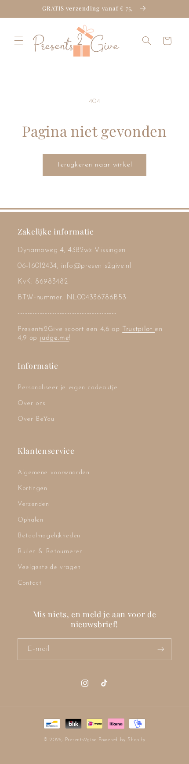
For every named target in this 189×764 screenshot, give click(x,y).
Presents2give (81, 740)
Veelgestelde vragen (49, 567)
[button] (18, 41)
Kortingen (32, 488)
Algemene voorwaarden (54, 472)
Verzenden (33, 504)
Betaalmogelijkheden (49, 536)
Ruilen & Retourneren (50, 551)
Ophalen (30, 520)
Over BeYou (36, 419)
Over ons (32, 403)
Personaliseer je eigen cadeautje (67, 387)
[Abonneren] (161, 649)
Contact (29, 583)
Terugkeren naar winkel (94, 164)
